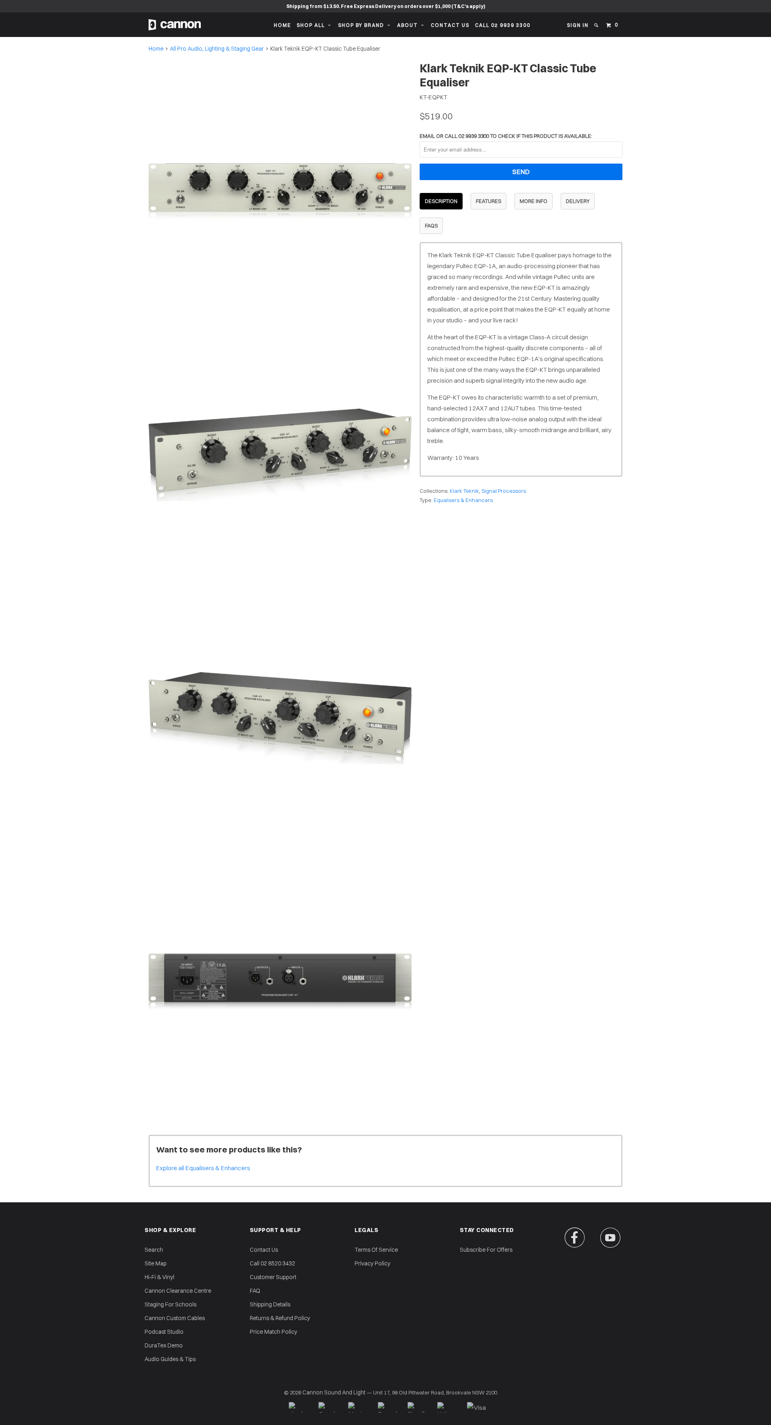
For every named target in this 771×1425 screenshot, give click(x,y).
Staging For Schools (170, 1304)
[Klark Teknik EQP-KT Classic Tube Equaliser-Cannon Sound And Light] (280, 191)
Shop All (312, 25)
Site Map (156, 1263)
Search (154, 1249)
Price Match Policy (273, 1331)
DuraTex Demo (164, 1345)
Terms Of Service (376, 1249)
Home (282, 25)
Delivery (577, 201)
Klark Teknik (464, 491)
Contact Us (450, 25)
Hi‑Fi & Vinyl (159, 1277)
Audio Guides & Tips (170, 1359)
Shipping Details (270, 1304)
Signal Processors (503, 491)
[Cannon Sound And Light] (175, 24)
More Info (533, 201)
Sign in (578, 25)
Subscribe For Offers (486, 1249)
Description (441, 201)
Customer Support (273, 1277)
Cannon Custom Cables (175, 1318)
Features (488, 201)
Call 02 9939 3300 (502, 25)
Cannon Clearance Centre (178, 1290)
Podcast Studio (164, 1331)
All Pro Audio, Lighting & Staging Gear (217, 48)
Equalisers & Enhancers (463, 500)
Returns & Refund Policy (280, 1318)
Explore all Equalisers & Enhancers (203, 1168)
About (409, 25)
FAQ (255, 1290)
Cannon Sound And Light (333, 1392)
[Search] (597, 25)
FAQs (431, 225)
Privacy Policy (372, 1263)
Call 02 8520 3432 (272, 1263)
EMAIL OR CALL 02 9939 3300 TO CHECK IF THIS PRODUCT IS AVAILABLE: (506, 136)
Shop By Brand (363, 25)
